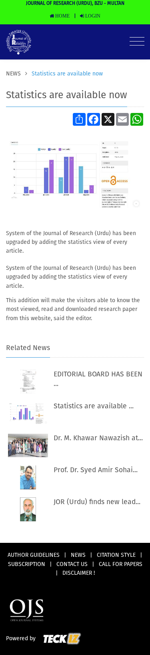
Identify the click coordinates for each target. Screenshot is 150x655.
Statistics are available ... (94, 406)
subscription (26, 564)
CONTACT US (72, 564)
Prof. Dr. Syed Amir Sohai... (96, 470)
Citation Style (116, 555)
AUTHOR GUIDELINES (34, 555)
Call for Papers (120, 564)
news (14, 74)
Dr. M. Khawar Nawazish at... (98, 438)
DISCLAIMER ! (78, 573)
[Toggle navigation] (137, 42)
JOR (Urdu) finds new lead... (97, 502)
